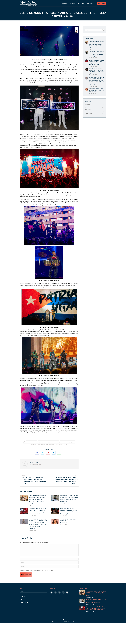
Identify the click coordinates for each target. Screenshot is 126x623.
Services (23, 594)
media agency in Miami (35, 444)
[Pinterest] (48, 453)
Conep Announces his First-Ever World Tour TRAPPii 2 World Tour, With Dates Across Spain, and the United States (38, 511)
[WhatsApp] (59, 453)
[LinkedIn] (53, 453)
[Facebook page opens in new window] (51, 592)
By (49, 439)
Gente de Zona (63, 441)
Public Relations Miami (50, 444)
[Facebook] (37, 453)
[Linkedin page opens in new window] (63, 592)
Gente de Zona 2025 (70, 441)
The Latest (24, 599)
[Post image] (24, 498)
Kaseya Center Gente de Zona (65, 442)
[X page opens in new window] (55, 592)
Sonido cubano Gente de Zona (61, 444)
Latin (73, 442)
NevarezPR (43, 444)
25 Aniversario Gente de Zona (31, 441)
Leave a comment (61, 439)
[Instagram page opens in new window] (67, 592)
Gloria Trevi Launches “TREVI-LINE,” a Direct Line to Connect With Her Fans (68, 521)
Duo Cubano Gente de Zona (54, 441)
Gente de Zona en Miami (40, 442)
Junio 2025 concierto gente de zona (52, 442)
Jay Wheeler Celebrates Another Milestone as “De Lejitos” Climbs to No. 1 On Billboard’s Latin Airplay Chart (69, 498)
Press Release (24, 29)
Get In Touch (24, 602)
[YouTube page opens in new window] (59, 592)
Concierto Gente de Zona (42, 441)
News (22, 27)
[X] (42, 453)
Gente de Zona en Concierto (29, 442)
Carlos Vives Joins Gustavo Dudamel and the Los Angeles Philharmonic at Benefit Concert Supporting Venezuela (69, 511)
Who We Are (24, 597)
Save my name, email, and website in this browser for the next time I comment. (37, 570)
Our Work (23, 591)
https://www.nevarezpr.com (35, 464)
